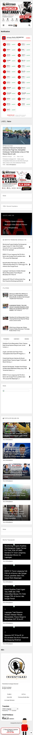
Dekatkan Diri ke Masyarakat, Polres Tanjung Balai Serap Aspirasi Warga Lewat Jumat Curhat (19, 319)
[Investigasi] (12, 26)
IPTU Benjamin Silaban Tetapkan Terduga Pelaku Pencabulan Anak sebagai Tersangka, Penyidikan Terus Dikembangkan (15, 513)
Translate (14, 710)
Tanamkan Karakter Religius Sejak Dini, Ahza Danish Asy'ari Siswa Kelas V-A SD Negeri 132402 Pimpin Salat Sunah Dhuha (16, 493)
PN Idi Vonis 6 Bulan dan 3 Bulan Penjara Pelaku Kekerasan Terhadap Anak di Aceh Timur (19, 329)
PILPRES (6, 288)
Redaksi (9, 694)
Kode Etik (9, 697)
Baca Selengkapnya (11, 164)
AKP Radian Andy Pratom (8, 145)
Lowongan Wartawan (9, 700)
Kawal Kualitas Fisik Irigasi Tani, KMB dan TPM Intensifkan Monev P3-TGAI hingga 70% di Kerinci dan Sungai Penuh (15, 594)
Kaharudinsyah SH (22, 232)
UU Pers (24, 694)
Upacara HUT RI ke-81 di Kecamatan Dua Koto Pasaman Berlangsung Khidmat (16, 637)
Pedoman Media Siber (23, 697)
